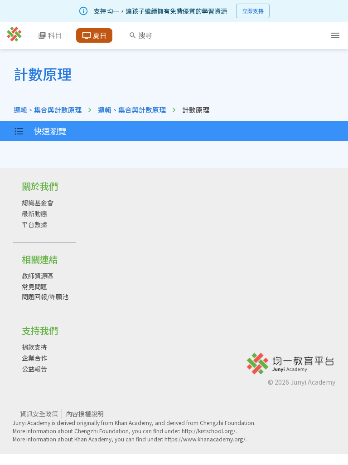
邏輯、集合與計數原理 (48, 109)
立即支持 (253, 11)
